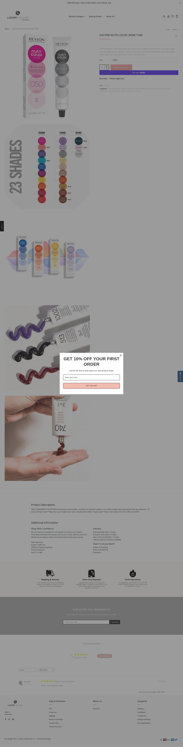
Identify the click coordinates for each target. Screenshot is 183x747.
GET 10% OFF (91, 386)
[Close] (120, 355)
